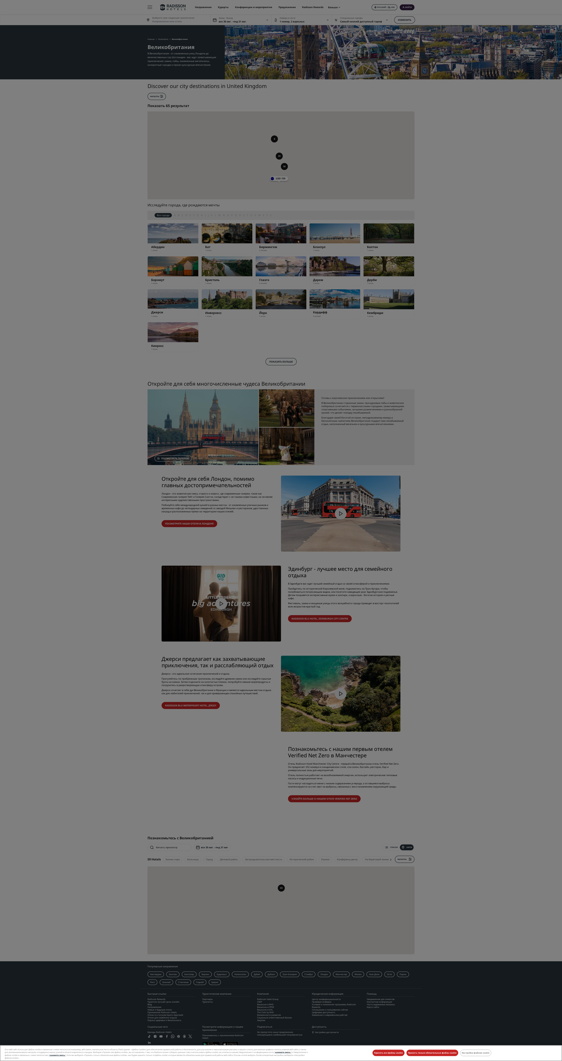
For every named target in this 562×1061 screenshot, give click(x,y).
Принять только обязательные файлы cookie (432, 1052)
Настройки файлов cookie (476, 1052)
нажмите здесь (283, 1052)
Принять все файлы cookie (388, 1052)
